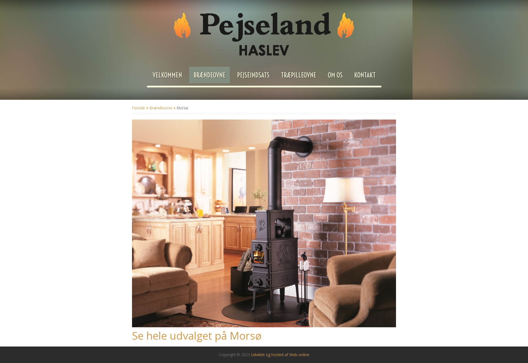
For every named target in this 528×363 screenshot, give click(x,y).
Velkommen (167, 75)
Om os (335, 75)
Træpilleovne (298, 75)
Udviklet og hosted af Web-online (280, 354)
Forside (138, 107)
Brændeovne (210, 75)
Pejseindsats (253, 75)
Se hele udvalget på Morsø (197, 335)
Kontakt (365, 75)
